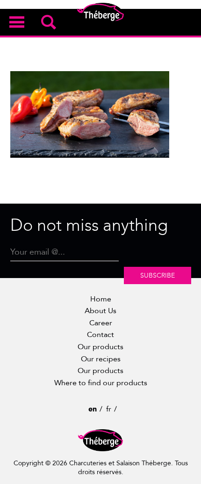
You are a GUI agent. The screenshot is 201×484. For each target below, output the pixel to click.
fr (108, 409)
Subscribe (157, 275)
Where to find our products (100, 383)
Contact (100, 335)
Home (100, 299)
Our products (100, 347)
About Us (100, 311)
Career (100, 323)
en (92, 409)
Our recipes (101, 359)
